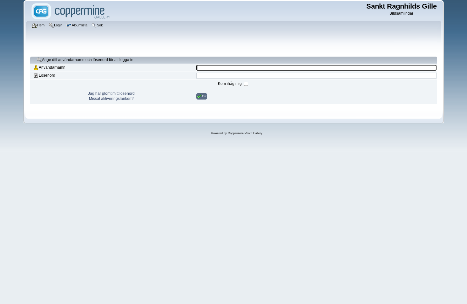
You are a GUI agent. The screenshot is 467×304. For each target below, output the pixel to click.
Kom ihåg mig (230, 83)
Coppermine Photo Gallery (245, 133)
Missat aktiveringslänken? (111, 98)
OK (204, 96)
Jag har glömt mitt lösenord (111, 93)
